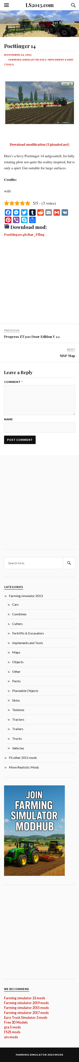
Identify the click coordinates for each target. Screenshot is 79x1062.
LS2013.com (40, 4)
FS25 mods (12, 1032)
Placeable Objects (25, 691)
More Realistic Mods (24, 767)
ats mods (11, 1037)
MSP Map (67, 355)
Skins (16, 700)
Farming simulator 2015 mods (26, 1008)
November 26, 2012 (18, 54)
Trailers (17, 729)
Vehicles (18, 748)
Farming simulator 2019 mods (26, 1003)
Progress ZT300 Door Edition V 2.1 (32, 336)
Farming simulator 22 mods (24, 998)
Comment (13, 382)
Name (8, 419)
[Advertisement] (39, 283)
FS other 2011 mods (23, 757)
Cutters (17, 624)
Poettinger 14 (20, 45)
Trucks (17, 738)
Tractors (18, 719)
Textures (18, 710)
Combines (19, 614)
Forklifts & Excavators (28, 633)
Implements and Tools (27, 643)
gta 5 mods (12, 1027)
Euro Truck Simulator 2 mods (25, 1017)
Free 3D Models (16, 1022)
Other (16, 671)
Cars (15, 604)
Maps (16, 652)
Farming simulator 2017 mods (26, 1013)
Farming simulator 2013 (27, 59)
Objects (17, 662)
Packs (16, 681)
